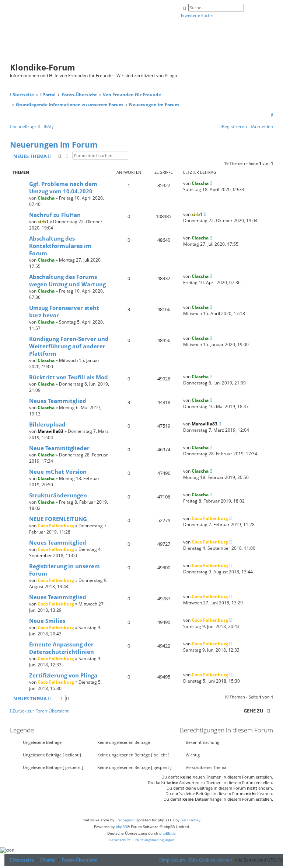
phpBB (121, 826)
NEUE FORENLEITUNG (58, 518)
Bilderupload (47, 424)
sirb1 (43, 221)
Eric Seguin (124, 819)
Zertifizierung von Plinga (63, 675)
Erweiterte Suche (197, 15)
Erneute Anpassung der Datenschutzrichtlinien (61, 648)
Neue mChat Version (58, 471)
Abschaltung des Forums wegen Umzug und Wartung (67, 280)
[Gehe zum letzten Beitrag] (211, 183)
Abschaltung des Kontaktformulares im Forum (60, 246)
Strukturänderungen (58, 495)
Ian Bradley (190, 819)
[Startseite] (104, 33)
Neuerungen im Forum (54, 144)
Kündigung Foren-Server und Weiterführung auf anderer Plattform (69, 346)
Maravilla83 (50, 431)
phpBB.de (167, 833)
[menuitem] (272, 115)
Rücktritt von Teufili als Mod (68, 377)
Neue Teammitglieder (59, 448)
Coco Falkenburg (56, 525)
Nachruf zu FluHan (55, 214)
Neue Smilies (47, 620)
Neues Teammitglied (57, 400)
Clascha (46, 198)
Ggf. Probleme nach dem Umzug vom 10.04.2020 (63, 187)
